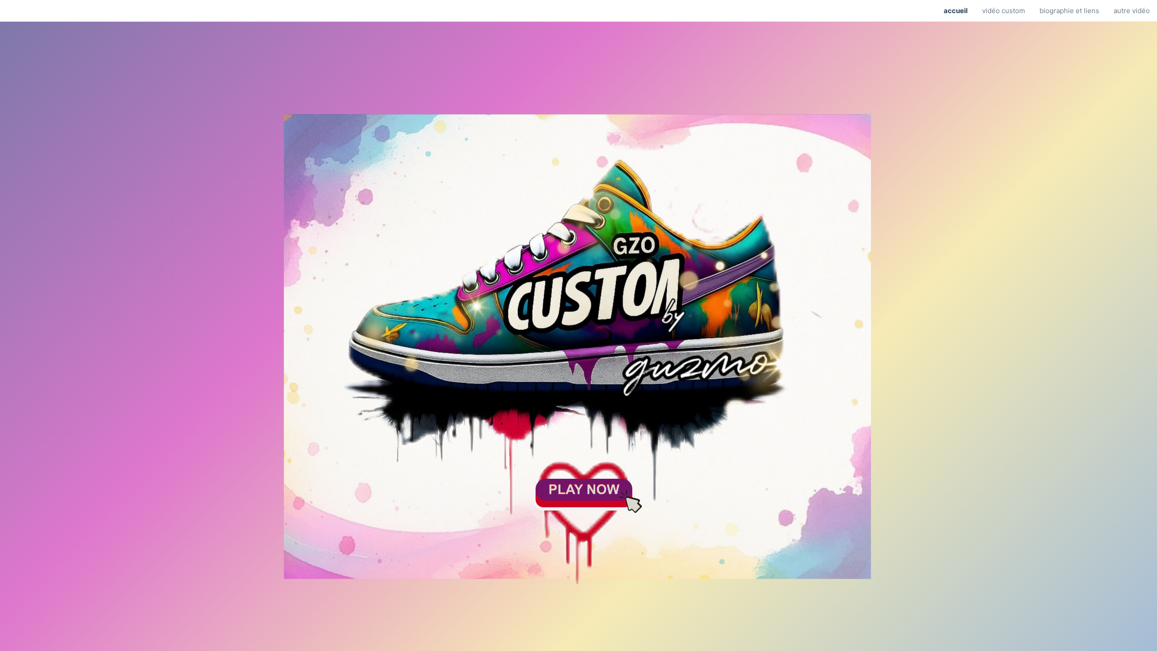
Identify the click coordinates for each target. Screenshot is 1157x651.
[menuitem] (956, 10)
